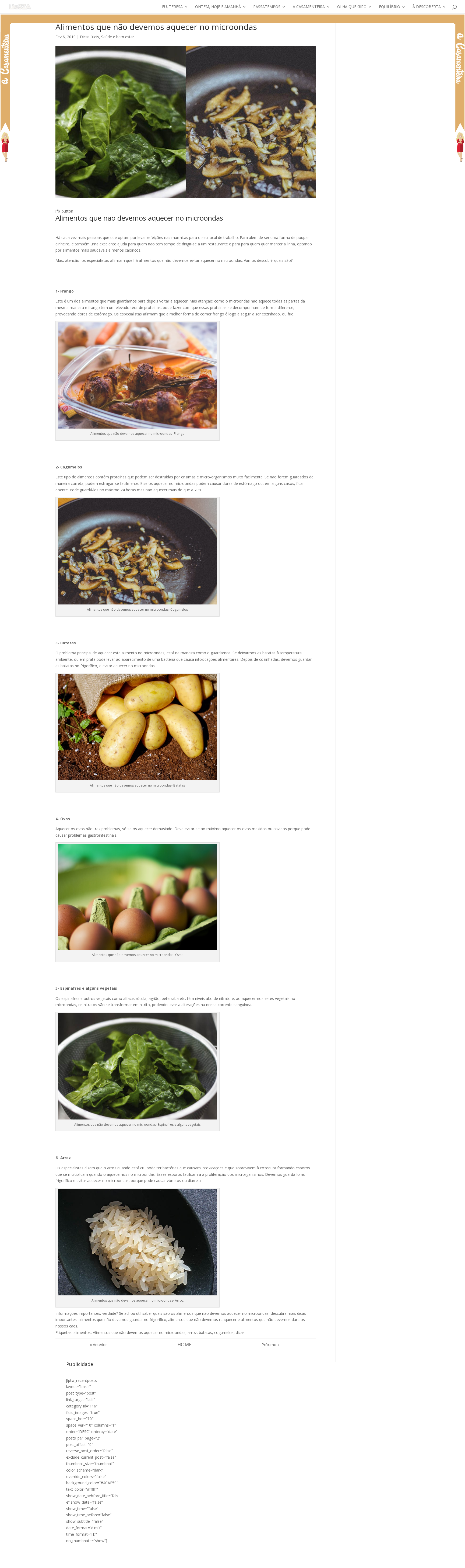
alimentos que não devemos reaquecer (202, 1319)
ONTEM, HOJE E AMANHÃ (218, 7)
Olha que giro (352, 7)
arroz (192, 1332)
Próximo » (270, 1344)
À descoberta (427, 7)
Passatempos (266, 7)
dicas (240, 1332)
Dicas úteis (89, 36)
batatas (205, 1332)
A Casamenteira (309, 7)
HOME (184, 1344)
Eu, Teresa (172, 7)
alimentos (82, 1332)
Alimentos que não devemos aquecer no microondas (139, 1332)
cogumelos (224, 1332)
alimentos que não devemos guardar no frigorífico (122, 1319)
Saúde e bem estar (117, 36)
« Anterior (98, 1344)
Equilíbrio (389, 7)
